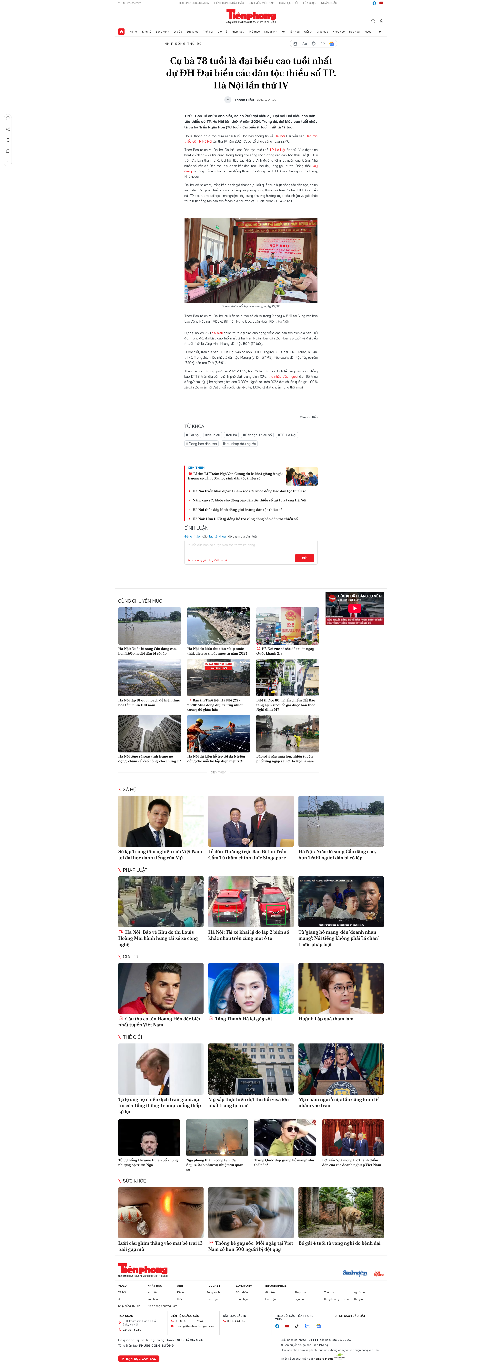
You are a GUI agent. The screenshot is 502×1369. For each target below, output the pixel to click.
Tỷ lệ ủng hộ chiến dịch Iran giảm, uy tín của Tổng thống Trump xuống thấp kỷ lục (159, 1105)
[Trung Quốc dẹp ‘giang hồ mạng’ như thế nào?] (285, 1137)
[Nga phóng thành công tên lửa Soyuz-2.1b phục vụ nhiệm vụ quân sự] (217, 1137)
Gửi (304, 558)
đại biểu (217, 333)
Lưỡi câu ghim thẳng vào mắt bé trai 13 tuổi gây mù (160, 1246)
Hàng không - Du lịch (337, 1299)
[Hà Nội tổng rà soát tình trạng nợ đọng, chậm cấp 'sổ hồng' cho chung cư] (149, 733)
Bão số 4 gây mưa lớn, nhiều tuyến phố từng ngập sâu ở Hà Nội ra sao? (285, 758)
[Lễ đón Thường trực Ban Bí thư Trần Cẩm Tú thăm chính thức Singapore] (251, 821)
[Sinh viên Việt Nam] (355, 1273)
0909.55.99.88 (184, 1321)
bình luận (322, 44)
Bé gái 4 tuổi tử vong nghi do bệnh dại (339, 1243)
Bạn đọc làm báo (141, 1359)
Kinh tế (146, 31)
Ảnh (180, 1285)
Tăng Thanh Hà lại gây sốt (243, 1019)
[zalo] (309, 1326)
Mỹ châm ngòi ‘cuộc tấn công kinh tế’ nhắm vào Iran (338, 1102)
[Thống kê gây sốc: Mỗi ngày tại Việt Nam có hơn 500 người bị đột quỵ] (251, 1212)
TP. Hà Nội (204, 141)
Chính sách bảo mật (350, 1316)
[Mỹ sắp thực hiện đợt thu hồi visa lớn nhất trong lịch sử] (251, 1069)
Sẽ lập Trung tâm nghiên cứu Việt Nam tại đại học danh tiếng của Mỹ (160, 854)
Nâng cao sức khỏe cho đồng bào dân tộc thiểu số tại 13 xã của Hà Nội (249, 500)
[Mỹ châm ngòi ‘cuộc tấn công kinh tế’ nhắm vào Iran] (341, 1069)
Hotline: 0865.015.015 (194, 3)
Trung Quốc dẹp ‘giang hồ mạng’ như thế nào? (284, 1162)
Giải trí (308, 31)
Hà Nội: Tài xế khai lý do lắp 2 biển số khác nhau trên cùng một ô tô (248, 935)
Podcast (213, 1285)
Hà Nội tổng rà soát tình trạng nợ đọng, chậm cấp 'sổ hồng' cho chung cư (149, 758)
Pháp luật (238, 31)
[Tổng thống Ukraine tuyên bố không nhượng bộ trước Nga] (149, 1137)
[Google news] (321, 1326)
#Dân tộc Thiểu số (257, 435)
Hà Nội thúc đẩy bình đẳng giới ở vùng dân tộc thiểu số (237, 509)
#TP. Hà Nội (287, 435)
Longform (244, 1285)
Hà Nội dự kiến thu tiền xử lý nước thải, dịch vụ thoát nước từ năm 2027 (217, 650)
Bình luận (8, 151)
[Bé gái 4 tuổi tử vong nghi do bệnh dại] (341, 1212)
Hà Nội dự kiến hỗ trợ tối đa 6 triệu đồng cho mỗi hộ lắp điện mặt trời (216, 758)
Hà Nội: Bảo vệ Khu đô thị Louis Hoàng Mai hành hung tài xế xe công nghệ (158, 938)
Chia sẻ (8, 129)
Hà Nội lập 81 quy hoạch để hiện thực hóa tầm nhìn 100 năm (149, 702)
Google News (332, 44)
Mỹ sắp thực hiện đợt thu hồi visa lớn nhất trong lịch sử (248, 1102)
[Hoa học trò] (379, 1273)
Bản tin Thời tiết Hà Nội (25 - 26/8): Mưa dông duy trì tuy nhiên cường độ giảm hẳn (215, 705)
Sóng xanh (162, 31)
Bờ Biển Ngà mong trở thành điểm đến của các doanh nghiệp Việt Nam (351, 1162)
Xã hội (133, 31)
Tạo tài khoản (217, 536)
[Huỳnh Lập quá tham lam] (341, 988)
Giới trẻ (222, 31)
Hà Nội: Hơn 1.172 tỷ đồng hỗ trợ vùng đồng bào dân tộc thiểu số (245, 519)
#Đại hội (192, 435)
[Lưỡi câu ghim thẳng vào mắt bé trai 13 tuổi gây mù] (161, 1212)
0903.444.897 (236, 1321)
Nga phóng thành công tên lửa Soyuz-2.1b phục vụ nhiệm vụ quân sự (214, 1165)
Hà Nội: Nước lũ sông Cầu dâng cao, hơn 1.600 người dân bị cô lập (147, 650)
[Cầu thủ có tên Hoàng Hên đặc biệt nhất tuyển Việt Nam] (161, 988)
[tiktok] (299, 1326)
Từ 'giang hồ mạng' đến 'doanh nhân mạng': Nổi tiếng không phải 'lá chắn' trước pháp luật (338, 938)
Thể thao (254, 31)
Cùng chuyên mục (140, 601)
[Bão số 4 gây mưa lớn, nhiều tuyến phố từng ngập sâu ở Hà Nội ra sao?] (287, 733)
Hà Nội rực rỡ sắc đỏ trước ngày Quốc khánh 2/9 (285, 650)
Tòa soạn (309, 3)
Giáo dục (322, 31)
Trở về (8, 162)
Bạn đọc (300, 1299)
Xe (283, 31)
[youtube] (381, 3)
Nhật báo (155, 1285)
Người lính (270, 31)
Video (367, 31)
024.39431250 (132, 1329)
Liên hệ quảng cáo (185, 1316)
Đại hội (279, 136)
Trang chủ (121, 31)
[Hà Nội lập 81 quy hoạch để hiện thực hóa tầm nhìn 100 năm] (149, 677)
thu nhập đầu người (283, 376)
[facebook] (374, 3)
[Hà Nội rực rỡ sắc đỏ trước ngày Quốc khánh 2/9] (287, 626)
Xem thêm (380, 31)
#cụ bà (231, 435)
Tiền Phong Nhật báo (229, 3)
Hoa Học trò (288, 3)
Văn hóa (294, 31)
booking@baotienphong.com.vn (194, 1326)
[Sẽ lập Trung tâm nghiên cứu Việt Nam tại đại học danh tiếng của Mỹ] (161, 821)
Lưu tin (8, 140)
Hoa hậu (354, 31)
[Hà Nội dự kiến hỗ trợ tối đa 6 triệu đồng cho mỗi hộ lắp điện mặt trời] (218, 733)
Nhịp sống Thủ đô (183, 43)
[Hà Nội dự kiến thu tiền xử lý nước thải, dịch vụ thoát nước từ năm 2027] (218, 626)
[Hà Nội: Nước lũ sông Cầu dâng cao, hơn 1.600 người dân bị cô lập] (149, 626)
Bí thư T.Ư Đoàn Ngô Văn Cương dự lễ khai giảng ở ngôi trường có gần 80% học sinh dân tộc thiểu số (235, 475)
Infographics (276, 1285)
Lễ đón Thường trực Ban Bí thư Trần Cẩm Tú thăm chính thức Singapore (247, 854)
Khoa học (339, 31)
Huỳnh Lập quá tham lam (326, 1019)
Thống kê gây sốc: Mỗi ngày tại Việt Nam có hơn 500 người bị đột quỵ (250, 1246)
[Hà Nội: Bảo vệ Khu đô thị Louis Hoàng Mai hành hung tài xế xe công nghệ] (161, 901)
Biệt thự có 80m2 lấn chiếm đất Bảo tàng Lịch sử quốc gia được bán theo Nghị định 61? (285, 705)
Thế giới (208, 31)
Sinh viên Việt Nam (261, 3)
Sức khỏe (192, 31)
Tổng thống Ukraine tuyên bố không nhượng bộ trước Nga (148, 1162)
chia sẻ (295, 44)
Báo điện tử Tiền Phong (251, 16)
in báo (313, 44)
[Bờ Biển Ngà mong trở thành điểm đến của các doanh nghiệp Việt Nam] (353, 1137)
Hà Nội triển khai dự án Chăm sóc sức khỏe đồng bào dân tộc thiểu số (249, 491)
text (304, 44)
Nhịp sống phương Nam (162, 1306)
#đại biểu (212, 435)
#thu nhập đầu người (239, 443)
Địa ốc (178, 31)
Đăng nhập (192, 536)
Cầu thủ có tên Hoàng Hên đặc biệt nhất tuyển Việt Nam (159, 1022)
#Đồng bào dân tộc (201, 443)
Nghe (8, 118)
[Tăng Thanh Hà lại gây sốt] (251, 988)
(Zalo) (199, 1321)
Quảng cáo (329, 3)
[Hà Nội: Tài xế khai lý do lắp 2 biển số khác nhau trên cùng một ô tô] (251, 901)
